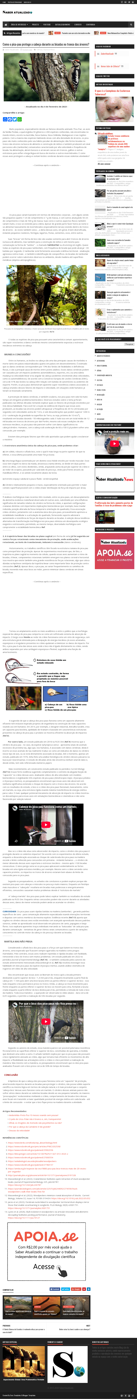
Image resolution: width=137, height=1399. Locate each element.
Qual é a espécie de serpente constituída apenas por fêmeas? (45, 1312)
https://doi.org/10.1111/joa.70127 (24, 1217)
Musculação (101, 395)
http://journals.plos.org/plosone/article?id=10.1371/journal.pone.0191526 (42, 1175)
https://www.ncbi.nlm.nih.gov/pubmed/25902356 (30, 1150)
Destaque (100, 385)
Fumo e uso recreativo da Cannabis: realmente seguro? (119, 241)
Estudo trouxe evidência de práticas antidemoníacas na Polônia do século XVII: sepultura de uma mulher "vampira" (114, 142)
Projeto (35, 24)
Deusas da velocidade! (19, 1130)
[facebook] (122, 2)
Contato (78, 24)
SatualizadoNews (62, 24)
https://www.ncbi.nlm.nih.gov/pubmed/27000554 (30, 1157)
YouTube (47, 24)
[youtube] (132, 2)
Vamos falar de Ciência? (110, 66)
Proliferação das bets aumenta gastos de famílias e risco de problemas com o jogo (114, 504)
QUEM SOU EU (27, 2)
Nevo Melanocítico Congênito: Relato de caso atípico (87, 33)
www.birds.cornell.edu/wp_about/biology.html (36, 1142)
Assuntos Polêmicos (103, 356)
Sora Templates (15, 1395)
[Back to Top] (132, 1395)
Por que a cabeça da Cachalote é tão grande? (30, 1126)
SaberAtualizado (107, 53)
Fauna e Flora (48, 49)
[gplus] (125, 2)
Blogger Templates (29, 1395)
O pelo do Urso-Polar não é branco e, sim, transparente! (35, 1119)
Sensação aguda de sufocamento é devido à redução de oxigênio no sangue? (118, 295)
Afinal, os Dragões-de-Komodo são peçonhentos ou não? (35, 1122)
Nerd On (99, 400)
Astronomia (101, 361)
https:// (11, 1142)
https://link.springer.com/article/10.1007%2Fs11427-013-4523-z (38, 1153)
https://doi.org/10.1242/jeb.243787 (24, 1185)
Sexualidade (100, 419)
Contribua (90, 24)
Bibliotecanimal (102, 366)
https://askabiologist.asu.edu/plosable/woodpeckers (32, 1161)
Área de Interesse (18, 24)
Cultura (99, 380)
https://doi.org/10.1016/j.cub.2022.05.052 (70, 1198)
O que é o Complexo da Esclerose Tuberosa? (112, 92)
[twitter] (129, 2)
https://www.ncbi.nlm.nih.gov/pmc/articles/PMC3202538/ (34, 1146)
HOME (4, 2)
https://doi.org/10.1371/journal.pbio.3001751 (29, 1208)
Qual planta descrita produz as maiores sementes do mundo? (73, 1312)
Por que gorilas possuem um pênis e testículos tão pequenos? (119, 192)
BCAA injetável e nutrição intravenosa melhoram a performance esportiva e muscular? (119, 277)
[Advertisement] (46, 188)
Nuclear (99, 404)
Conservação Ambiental (104, 375)
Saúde (65, 33)
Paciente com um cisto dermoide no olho (38, 33)
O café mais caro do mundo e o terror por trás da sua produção (119, 325)
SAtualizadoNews (105, 133)
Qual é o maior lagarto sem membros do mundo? (18, 1312)
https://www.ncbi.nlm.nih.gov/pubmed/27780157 (30, 1164)
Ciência (39, 49)
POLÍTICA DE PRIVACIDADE (15, 2)
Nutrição (100, 409)
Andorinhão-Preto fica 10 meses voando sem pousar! (33, 1115)
